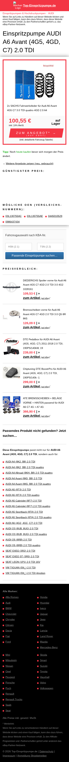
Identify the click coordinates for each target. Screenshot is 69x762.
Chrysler (10, 619)
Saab (8, 704)
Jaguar (44, 614)
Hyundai (44, 602)
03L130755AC (13, 216)
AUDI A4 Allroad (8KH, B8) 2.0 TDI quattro (29, 472)
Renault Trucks (13, 699)
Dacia (8, 630)
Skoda (43, 654)
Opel (8, 671)
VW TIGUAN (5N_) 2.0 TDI (20, 567)
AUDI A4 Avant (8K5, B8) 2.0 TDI (23, 478)
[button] (36, 133)
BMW (8, 608)
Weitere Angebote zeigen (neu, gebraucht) (29, 163)
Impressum (9, 755)
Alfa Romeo (12, 597)
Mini (7, 654)
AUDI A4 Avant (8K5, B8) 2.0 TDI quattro (28, 483)
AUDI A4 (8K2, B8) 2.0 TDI (20, 461)
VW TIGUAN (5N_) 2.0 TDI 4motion (25, 573)
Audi (7, 602)
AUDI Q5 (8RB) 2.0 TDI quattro (22, 545)
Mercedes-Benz (49, 647)
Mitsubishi (11, 660)
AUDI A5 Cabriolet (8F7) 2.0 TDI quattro (27, 506)
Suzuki (43, 666)
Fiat (7, 636)
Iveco (43, 608)
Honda (43, 597)
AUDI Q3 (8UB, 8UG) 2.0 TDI (21, 528)
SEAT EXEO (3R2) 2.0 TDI (20, 550)
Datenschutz (46, 751)
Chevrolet (10, 614)
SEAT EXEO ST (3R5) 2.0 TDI (22, 556)
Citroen (9, 625)
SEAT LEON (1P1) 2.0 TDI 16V (22, 561)
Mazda (44, 641)
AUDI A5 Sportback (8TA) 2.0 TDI (24, 511)
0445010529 (55, 216)
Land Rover (46, 636)
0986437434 (12, 221)
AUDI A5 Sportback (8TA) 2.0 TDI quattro (28, 517)
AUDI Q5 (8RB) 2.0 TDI (18, 539)
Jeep (42, 619)
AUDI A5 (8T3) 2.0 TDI (18, 489)
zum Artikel (36, 298)
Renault (9, 693)
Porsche (10, 682)
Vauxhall (44, 677)
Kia (42, 625)
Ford (8, 641)
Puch (8, 688)
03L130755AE (35, 216)
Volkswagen (46, 688)
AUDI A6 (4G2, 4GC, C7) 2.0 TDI (23, 523)
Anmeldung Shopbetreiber (32, 755)
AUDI (51, 13)
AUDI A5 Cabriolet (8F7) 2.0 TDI (23, 500)
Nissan (9, 666)
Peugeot (10, 677)
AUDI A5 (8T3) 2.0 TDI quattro (22, 495)
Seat (8, 710)
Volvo (43, 682)
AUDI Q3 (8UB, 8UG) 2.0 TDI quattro (26, 534)
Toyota (43, 671)
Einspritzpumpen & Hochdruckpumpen (24, 13)
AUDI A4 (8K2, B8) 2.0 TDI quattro (24, 467)
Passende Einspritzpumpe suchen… (35, 255)
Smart (43, 660)
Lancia (43, 630)
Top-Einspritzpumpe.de (39, 5)
